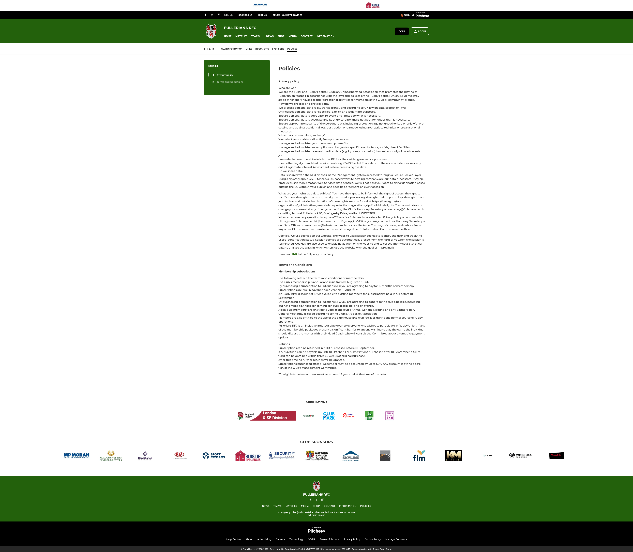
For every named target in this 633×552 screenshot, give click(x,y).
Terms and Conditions (230, 81)
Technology (296, 539)
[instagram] (218, 15)
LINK (294, 254)
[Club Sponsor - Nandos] (556, 456)
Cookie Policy (373, 539)
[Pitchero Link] (422, 16)
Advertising (264, 539)
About (249, 539)
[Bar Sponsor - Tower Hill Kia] (179, 456)
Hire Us (262, 15)
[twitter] (212, 15)
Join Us (228, 15)
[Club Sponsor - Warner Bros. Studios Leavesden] (522, 456)
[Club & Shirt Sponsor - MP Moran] (260, 5)
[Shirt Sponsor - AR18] (385, 456)
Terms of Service (329, 539)
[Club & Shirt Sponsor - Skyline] (351, 456)
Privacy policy (225, 75)
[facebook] (205, 15)
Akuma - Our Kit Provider (287, 15)
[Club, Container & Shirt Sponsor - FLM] (419, 456)
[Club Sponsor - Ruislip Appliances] (373, 5)
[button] (227, 36)
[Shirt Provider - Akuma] (488, 456)
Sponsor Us (245, 15)
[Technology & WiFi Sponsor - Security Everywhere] (282, 456)
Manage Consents (396, 539)
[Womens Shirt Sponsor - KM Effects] (453, 456)
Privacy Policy (352, 539)
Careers (280, 539)
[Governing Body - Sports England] (213, 456)
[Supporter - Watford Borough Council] (316, 456)
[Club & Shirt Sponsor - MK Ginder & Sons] (111, 456)
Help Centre (233, 539)
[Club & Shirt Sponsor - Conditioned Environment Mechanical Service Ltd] (145, 456)
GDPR (311, 539)
